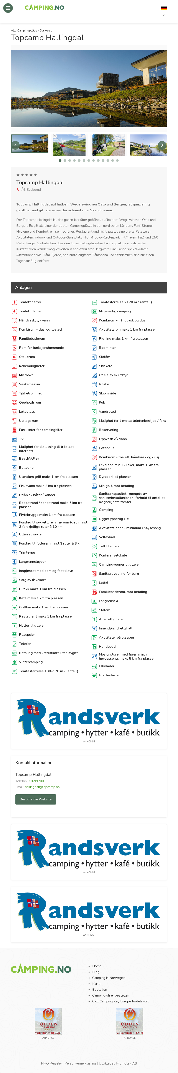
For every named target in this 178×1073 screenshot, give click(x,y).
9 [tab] (98, 160)
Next (163, 93)
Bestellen (99, 989)
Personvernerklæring (80, 1063)
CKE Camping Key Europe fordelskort (120, 1001)
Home (97, 966)
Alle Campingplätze (24, 30)
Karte (96, 983)
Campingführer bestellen (110, 995)
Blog (95, 972)
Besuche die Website (36, 799)
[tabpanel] (29, 143)
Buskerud (46, 30)
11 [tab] (108, 160)
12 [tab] (112, 160)
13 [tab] (117, 160)
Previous (14, 93)
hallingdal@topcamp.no (42, 787)
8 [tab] (93, 160)
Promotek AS (126, 1063)
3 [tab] (70, 160)
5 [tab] (79, 160)
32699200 (36, 781)
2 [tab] (65, 160)
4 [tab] (74, 160)
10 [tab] (103, 160)
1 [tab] (60, 160)
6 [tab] (84, 160)
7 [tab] (89, 160)
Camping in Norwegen (108, 977)
